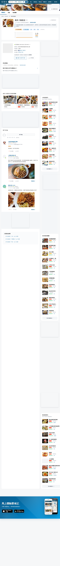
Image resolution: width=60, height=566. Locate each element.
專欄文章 (45, 1)
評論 (9, 12)
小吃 (9, 16)
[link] (54, 105)
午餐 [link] (34, 29)
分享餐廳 (32, 57)
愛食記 (3, 16)
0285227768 (20, 52)
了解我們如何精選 (33, 22)
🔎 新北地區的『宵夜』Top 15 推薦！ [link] (12, 241)
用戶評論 (5, 130)
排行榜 (55, 1)
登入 (31, 1)
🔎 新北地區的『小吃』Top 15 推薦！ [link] (12, 236)
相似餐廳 (14, 12)
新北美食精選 (18, 29)
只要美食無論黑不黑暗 (13, 141)
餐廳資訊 (3, 12)
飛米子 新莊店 (22, 50)
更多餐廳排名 (49, 168)
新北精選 (6, 16)
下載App (40, 1)
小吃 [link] (31, 29)
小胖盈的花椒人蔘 (12, 155)
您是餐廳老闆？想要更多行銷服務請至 (23, 54)
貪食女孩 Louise (11, 185)
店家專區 (49, 1)
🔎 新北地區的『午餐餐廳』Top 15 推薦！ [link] (13, 239)
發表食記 (35, 1)
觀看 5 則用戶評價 (21, 57)
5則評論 (36, 36)
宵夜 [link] (38, 29)
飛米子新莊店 (20, 20)
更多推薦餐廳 (49, 318)
